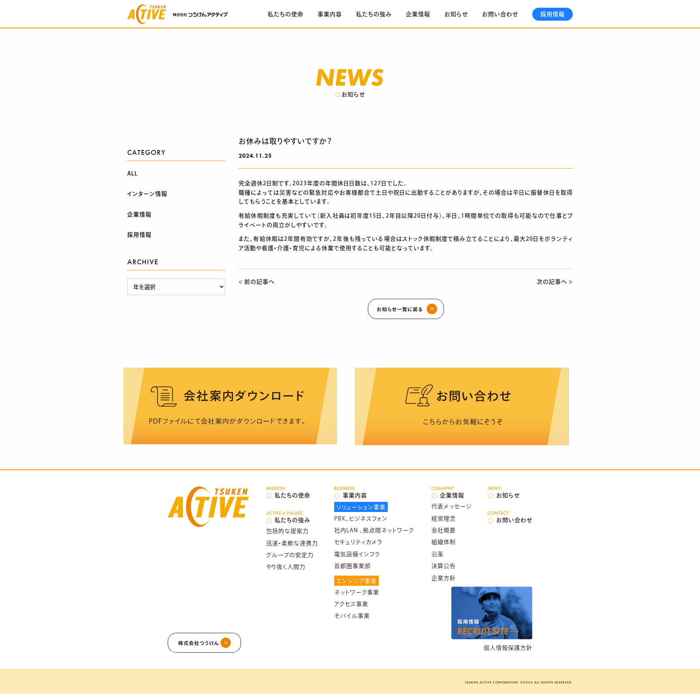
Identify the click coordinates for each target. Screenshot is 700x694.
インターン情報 (147, 194)
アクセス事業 (351, 604)
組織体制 (443, 542)
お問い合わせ (500, 14)
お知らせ (456, 14)
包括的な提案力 (287, 531)
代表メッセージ (451, 506)
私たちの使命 (285, 14)
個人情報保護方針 (508, 648)
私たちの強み (374, 14)
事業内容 (330, 14)
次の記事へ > (555, 282)
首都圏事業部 (352, 566)
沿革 (437, 554)
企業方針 (443, 578)
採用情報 (552, 14)
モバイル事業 (352, 616)
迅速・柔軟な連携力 (292, 543)
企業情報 (418, 14)
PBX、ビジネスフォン (361, 518)
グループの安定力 (290, 555)
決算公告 (443, 566)
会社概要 (443, 530)
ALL (132, 173)
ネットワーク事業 (356, 592)
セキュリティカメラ (358, 542)
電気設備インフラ (357, 554)
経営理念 (443, 518)
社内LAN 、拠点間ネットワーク (374, 530)
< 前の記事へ (257, 282)
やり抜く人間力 (285, 567)
